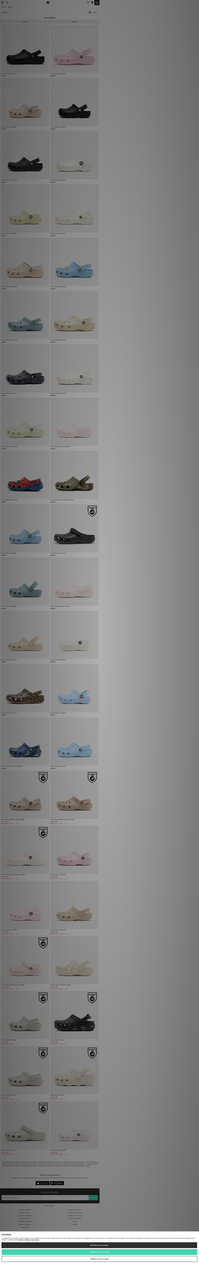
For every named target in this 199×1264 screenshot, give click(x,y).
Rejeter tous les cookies (99, 1259)
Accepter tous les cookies (99, 1252)
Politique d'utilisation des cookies (28, 1240)
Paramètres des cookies (99, 1245)
